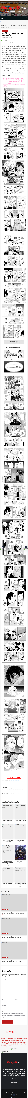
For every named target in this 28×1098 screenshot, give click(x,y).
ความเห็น (4, 980)
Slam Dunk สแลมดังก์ (7, 820)
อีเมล (16, 999)
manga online (15, 780)
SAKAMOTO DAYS (7, 883)
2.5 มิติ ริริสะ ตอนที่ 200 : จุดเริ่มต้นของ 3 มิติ (13, 937)
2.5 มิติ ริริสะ (5, 31)
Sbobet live (14, 1082)
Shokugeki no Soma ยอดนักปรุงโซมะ (20, 884)
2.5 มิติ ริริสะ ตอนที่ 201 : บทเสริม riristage (13, 913)
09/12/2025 (5, 939)
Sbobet (14, 1078)
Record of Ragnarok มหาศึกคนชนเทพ (7, 841)
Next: (11, 792)
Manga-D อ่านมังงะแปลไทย (14, 12)
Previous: (13, 788)
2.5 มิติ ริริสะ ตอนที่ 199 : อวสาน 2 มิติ (11, 961)
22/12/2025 (5, 915)
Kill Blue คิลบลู (20, 840)
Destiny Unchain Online (20, 820)
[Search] (26, 18)
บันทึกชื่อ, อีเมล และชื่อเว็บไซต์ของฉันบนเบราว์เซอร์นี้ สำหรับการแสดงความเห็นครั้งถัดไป (13, 1015)
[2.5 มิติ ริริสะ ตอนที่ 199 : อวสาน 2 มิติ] (14, 950)
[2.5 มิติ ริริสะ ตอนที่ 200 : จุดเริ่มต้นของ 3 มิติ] (14, 926)
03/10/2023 (5, 37)
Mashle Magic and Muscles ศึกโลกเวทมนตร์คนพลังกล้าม (7, 862)
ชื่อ (3, 999)
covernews (21, 1092)
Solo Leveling (20, 861)
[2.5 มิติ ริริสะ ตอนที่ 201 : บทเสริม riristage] (14, 902)
